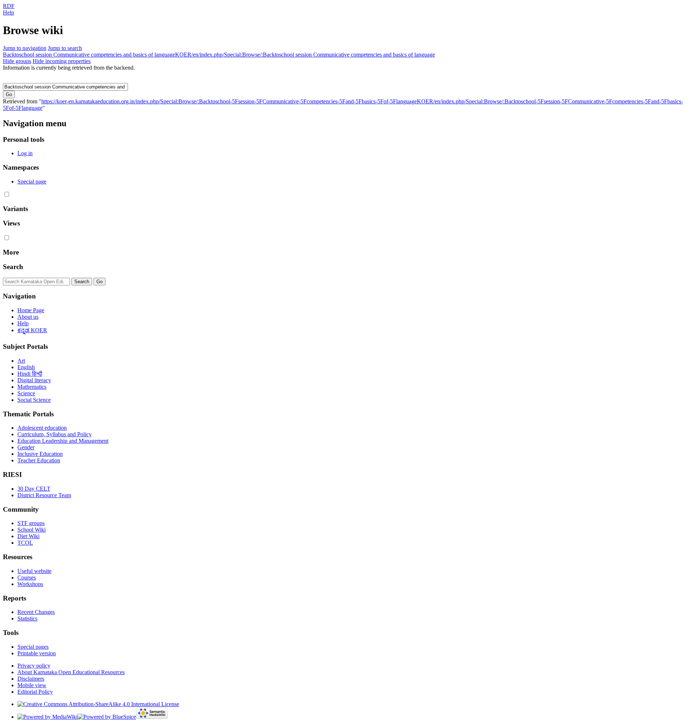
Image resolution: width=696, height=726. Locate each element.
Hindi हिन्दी (29, 374)
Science (26, 393)
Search (13, 267)
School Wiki (31, 530)
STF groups (31, 523)
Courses (26, 577)
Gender (25, 447)
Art (21, 361)
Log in (25, 153)
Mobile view (31, 685)
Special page (31, 181)
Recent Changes (36, 612)
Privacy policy (33, 666)
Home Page (30, 310)
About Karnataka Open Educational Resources (71, 672)
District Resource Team (44, 495)
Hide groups (17, 61)
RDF (8, 6)
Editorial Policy (35, 692)
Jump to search (65, 48)
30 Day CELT (33, 489)
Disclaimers (30, 679)
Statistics (27, 618)
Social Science (34, 400)
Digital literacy (34, 380)
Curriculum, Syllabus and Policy (54, 434)
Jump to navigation (24, 48)
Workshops (30, 584)
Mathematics (31, 387)
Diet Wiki (28, 536)
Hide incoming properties (62, 61)
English (26, 367)
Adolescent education (42, 428)
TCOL (25, 543)
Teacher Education (38, 460)
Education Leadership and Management (62, 441)
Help (8, 12)
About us (27, 317)
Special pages (33, 647)
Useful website (34, 571)
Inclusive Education (40, 454)
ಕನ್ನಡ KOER (32, 330)
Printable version (36, 653)
